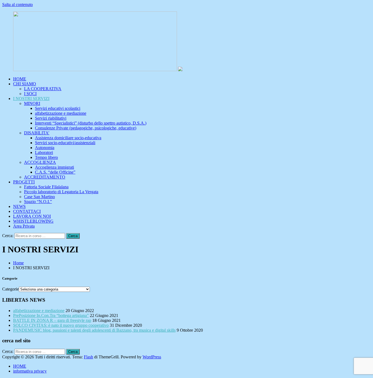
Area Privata (24, 226)
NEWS (19, 206)
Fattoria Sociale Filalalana (46, 187)
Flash (88, 357)
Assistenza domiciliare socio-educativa (68, 137)
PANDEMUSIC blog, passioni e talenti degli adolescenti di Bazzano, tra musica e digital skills (94, 330)
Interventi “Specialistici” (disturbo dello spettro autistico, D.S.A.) (90, 123)
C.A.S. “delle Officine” (55, 172)
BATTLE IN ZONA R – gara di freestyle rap (52, 320)
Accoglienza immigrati (54, 167)
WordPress (152, 357)
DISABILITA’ (36, 133)
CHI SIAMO (24, 83)
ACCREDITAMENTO (44, 177)
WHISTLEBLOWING (33, 221)
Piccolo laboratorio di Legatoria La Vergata (61, 191)
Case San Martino (39, 196)
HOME (19, 79)
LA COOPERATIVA (42, 88)
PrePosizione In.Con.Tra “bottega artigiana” (51, 315)
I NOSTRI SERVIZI (31, 98)
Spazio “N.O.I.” (38, 201)
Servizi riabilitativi (50, 118)
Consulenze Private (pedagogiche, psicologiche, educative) (85, 128)
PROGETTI (24, 182)
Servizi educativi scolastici (57, 108)
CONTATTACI (27, 211)
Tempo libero (46, 157)
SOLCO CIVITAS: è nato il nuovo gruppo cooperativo (61, 325)
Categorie (10, 289)
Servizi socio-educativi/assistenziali (65, 142)
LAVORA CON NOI (32, 216)
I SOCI (30, 93)
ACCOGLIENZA (40, 162)
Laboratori (44, 152)
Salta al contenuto (17, 4)
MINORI (32, 103)
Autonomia (44, 147)
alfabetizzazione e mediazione (60, 113)
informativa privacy (30, 371)
